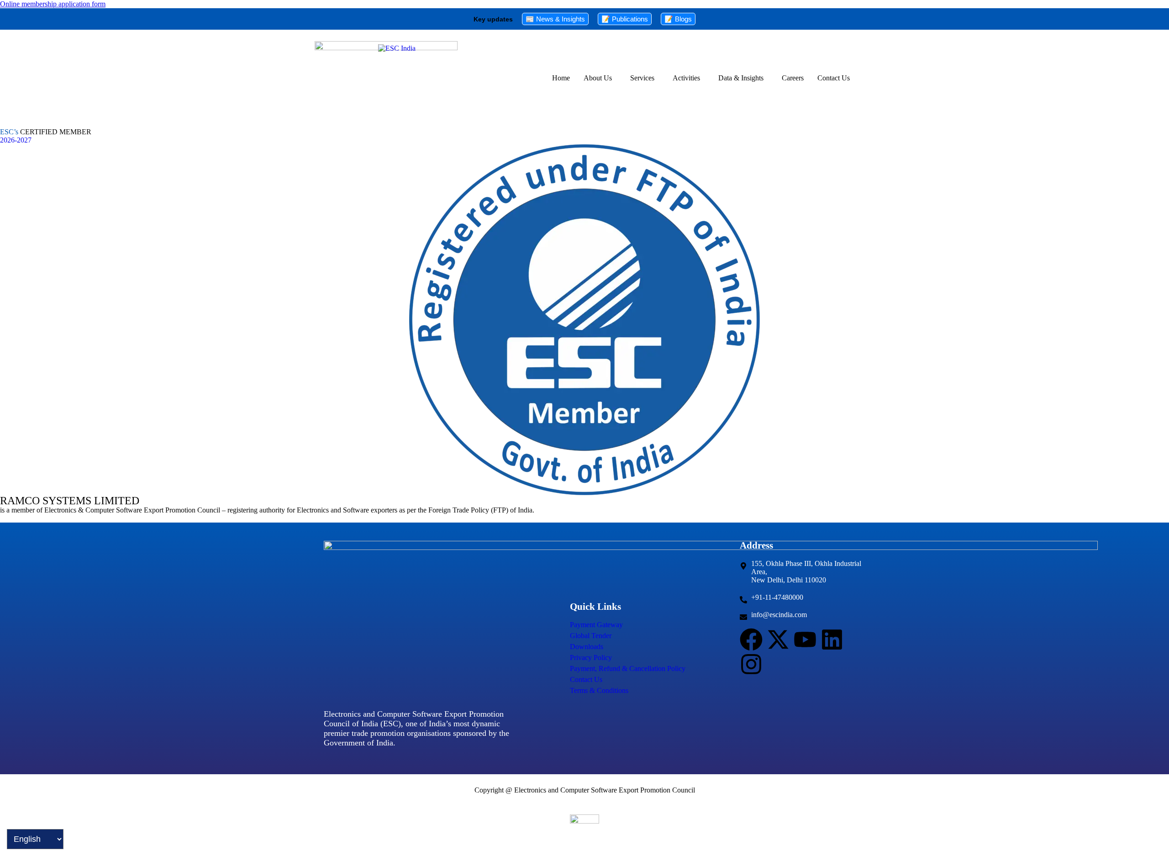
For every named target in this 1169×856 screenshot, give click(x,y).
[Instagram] (751, 664)
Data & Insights (741, 78)
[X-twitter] (778, 639)
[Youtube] (805, 639)
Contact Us (833, 78)
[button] (600, 78)
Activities (686, 78)
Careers (793, 78)
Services (642, 78)
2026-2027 (16, 140)
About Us (598, 78)
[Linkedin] (832, 639)
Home (561, 78)
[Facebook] (751, 639)
